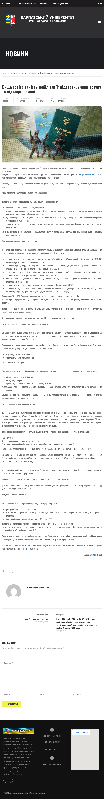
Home (4, 73)
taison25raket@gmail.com (37, 587)
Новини (14, 73)
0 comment (40, 101)
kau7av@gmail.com (60, 3)
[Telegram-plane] (11, 781)
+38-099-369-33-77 (41, 3)
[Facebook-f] (5, 781)
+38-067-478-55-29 (52, 742)
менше (25, 548)
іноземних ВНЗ (59, 545)
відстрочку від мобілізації (88, 174)
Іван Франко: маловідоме (36, 619)
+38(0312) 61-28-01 (52, 736)
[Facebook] (11, 571)
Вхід (100, 3)
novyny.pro (97, 554)
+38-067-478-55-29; (24, 3)
